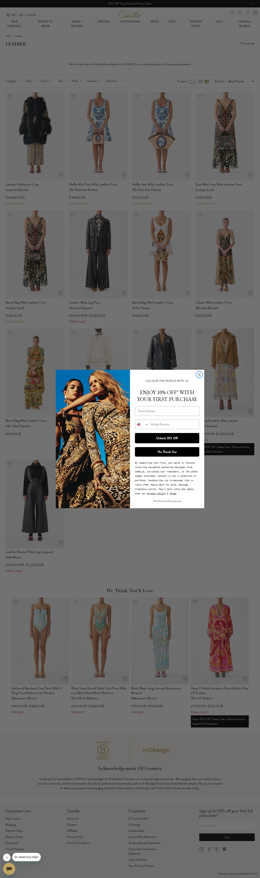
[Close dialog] (199, 374)
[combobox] (142, 424)
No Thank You (167, 451)
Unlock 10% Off (167, 438)
